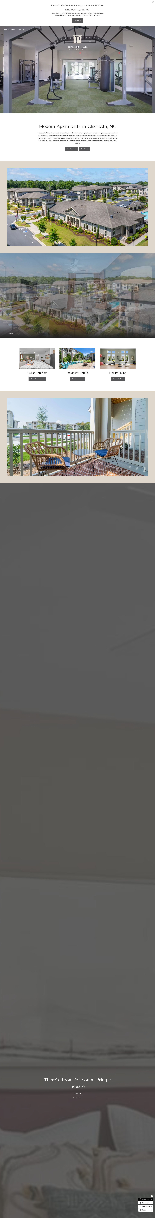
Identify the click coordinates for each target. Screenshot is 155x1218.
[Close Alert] (153, 2)
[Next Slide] (150, 335)
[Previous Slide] (143, 335)
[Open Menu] (150, 32)
